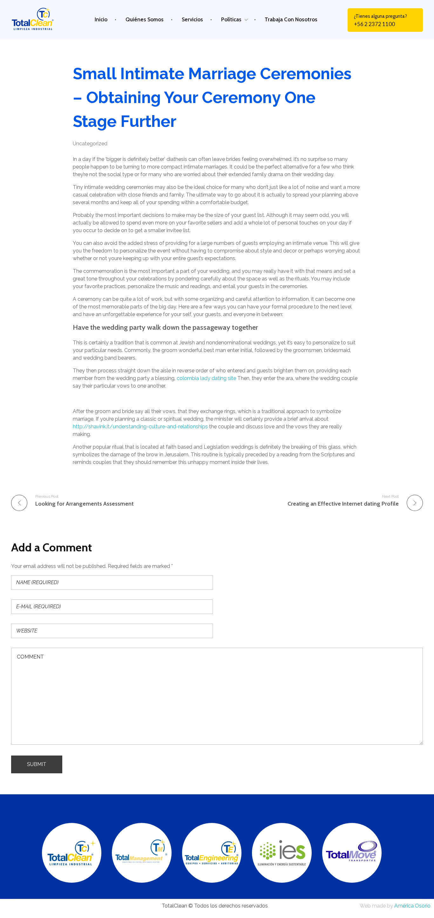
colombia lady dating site (206, 378)
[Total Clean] (37, 18)
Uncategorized (90, 144)
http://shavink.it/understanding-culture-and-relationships (140, 427)
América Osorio (412, 906)
